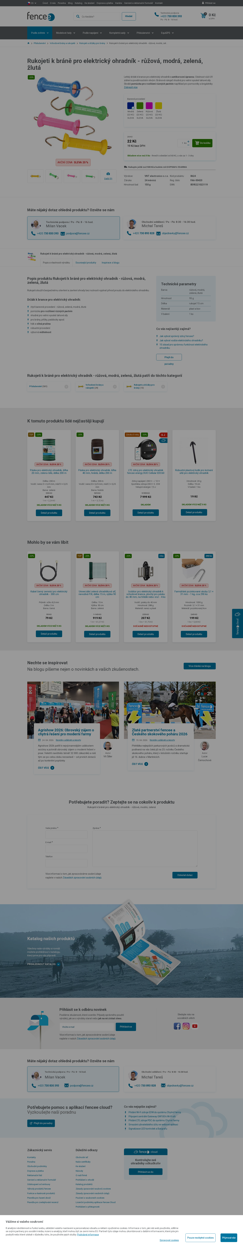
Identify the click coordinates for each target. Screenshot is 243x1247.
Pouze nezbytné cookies (200, 1237)
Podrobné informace (88, 1234)
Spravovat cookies (169, 1240)
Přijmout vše (229, 1237)
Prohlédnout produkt (121, 120)
